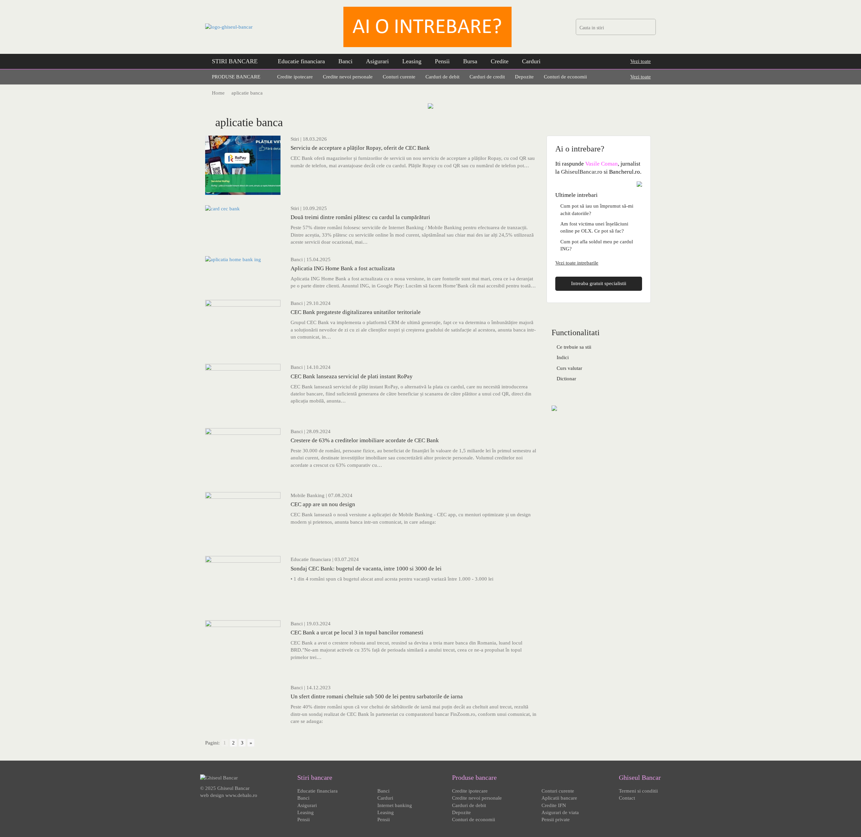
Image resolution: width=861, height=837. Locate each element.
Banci (345, 61)
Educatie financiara (301, 61)
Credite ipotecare (295, 76)
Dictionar (566, 378)
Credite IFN (553, 805)
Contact (627, 798)
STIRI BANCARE (235, 61)
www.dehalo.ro (241, 795)
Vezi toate (640, 61)
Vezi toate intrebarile (576, 263)
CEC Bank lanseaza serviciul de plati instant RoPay (352, 376)
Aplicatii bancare (559, 798)
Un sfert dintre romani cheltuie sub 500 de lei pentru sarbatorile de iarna (377, 696)
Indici (563, 357)
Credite (500, 61)
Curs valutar (569, 368)
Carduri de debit (442, 76)
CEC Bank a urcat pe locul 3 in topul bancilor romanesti (357, 632)
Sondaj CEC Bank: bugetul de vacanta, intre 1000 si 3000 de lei (366, 568)
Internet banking (394, 805)
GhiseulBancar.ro (581, 172)
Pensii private (555, 819)
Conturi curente (399, 76)
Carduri (531, 61)
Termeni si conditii (638, 791)
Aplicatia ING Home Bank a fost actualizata (343, 268)
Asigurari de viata (560, 812)
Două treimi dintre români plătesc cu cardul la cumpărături (360, 217)
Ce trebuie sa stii (574, 347)
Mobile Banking (308, 495)
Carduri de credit (487, 76)
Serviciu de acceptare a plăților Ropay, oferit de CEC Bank (360, 148)
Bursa (470, 61)
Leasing (411, 61)
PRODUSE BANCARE (236, 76)
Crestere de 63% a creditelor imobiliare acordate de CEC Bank (365, 440)
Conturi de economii (565, 76)
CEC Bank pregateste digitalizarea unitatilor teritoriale (356, 312)
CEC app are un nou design (323, 504)
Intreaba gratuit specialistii (598, 283)
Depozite (524, 76)
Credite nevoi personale (348, 76)
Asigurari (377, 61)
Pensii (442, 61)
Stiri (295, 139)
